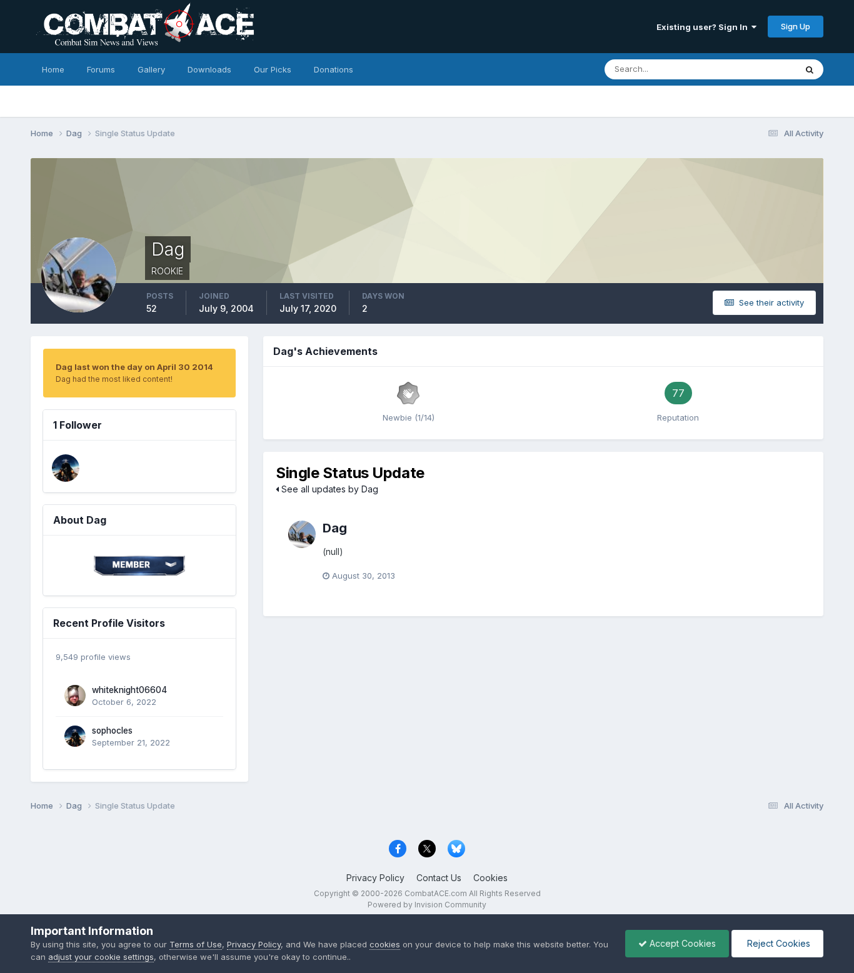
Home (53, 69)
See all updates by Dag (328, 489)
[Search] (809, 69)
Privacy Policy (375, 877)
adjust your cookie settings (101, 957)
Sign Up (795, 26)
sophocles (112, 731)
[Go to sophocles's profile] (65, 468)
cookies (384, 944)
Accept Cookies (681, 943)
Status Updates (750, 69)
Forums (101, 69)
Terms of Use (195, 944)
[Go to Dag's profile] (302, 534)
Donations (333, 69)
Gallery (151, 69)
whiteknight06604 (129, 690)
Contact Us (438, 877)
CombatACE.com (435, 893)
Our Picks (272, 69)
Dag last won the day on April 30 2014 (134, 367)
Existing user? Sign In (703, 27)
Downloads (209, 69)
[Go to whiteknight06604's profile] (75, 695)
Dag (335, 528)
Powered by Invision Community (427, 904)
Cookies (490, 877)
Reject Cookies (777, 943)
